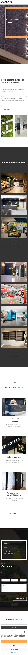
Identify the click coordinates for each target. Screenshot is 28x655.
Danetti (8, 256)
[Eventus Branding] (6, 2)
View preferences (14, 649)
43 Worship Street (13, 212)
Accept (14, 641)
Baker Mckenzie (12, 234)
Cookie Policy (13, 652)
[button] (24, 631)
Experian (9, 190)
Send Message (20, 598)
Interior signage (9, 254)
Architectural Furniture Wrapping (13, 187)
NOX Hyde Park (12, 278)
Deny (14, 645)
